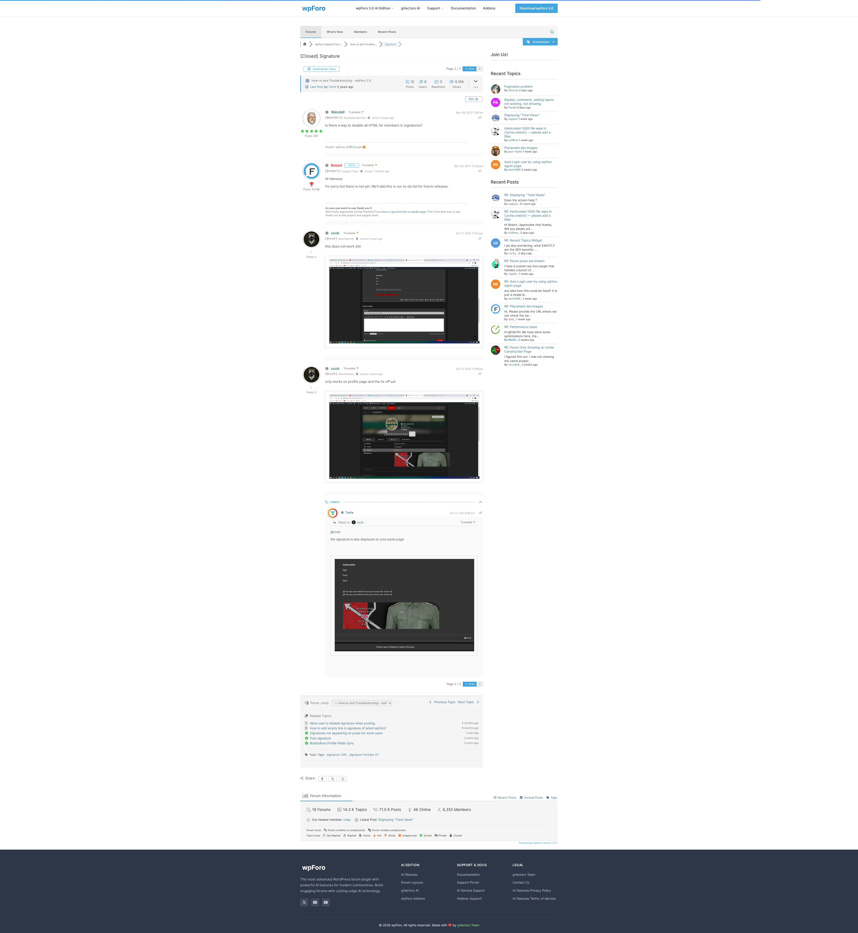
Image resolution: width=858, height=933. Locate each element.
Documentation (463, 8)
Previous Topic (444, 702)
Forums (311, 32)
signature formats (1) (364, 754)
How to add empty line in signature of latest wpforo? (348, 728)
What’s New (335, 32)
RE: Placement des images (523, 306)
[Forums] (305, 44)
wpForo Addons (413, 898)
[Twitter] (304, 902)
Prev (471, 68)
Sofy (511, 319)
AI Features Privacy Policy (532, 890)
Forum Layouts (412, 882)
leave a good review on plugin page (404, 211)
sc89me (513, 140)
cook (335, 233)
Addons (489, 8)
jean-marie (515, 151)
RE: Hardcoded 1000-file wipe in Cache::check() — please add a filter (528, 215)
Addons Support (469, 898)
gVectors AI (410, 8)
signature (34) (337, 754)
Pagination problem (518, 86)
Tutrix (332, 87)
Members (360, 32)
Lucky (512, 253)
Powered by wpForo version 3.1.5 (537, 842)
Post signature (320, 738)
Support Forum (468, 882)
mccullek (514, 364)
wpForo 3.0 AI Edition (373, 8)
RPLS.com (355, 147)
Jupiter (512, 273)
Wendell (338, 112)
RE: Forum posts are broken (524, 261)
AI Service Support (471, 890)
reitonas (513, 90)
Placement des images (520, 148)
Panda (512, 107)
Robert (336, 165)
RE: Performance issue (520, 327)
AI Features (409, 874)
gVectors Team (524, 874)
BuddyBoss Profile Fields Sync (332, 743)
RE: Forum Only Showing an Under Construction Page (529, 349)
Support (433, 8)
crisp (347, 819)
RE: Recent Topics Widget (523, 240)
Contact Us (521, 882)
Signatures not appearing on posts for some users (346, 733)
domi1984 (514, 169)
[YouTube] (315, 902)
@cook (335, 532)
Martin (512, 339)
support (513, 119)
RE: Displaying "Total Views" (524, 195)
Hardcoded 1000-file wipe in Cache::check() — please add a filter (527, 132)
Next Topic (467, 702)
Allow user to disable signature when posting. (343, 723)
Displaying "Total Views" (522, 115)
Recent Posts (387, 32)
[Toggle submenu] (392, 8)
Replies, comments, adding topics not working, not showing (529, 102)
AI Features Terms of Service (534, 898)
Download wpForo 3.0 (536, 8)
